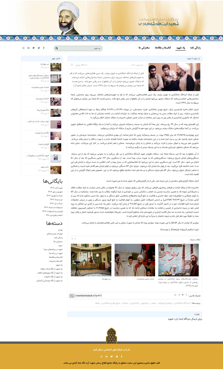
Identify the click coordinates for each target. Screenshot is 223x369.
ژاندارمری (135, 303)
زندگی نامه (58, 237)
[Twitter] (34, 48)
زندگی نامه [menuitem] (195, 48)
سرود (60, 245)
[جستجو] (56, 48)
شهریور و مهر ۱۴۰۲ (55, 191)
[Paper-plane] (39, 48)
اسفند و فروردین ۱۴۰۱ (54, 215)
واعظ (97, 303)
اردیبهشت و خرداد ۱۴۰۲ (53, 207)
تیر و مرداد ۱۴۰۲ (56, 199)
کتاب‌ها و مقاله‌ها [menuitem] (163, 48)
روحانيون (145, 303)
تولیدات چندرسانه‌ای (55, 233)
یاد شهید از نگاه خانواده (53, 276)
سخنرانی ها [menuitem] (144, 48)
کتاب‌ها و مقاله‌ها (56, 257)
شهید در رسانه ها (56, 253)
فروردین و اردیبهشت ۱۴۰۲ (52, 211)
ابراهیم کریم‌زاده (165, 303)
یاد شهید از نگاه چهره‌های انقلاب (50, 272)
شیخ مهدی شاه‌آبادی (111, 303)
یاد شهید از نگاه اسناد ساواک (51, 268)
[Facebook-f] (44, 48)
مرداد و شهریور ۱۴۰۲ (55, 195)
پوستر (60, 229)
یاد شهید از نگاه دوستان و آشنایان (49, 280)
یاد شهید (59, 265)
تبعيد (153, 303)
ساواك (125, 303)
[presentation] (75, 239)
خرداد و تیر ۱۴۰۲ (56, 203)
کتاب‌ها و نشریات (56, 261)
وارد (176, 319)
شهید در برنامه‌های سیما (53, 249)
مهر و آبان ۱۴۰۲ (56, 187)
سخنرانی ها (58, 241)
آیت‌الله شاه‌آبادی (182, 303)
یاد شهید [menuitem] (180, 48)
